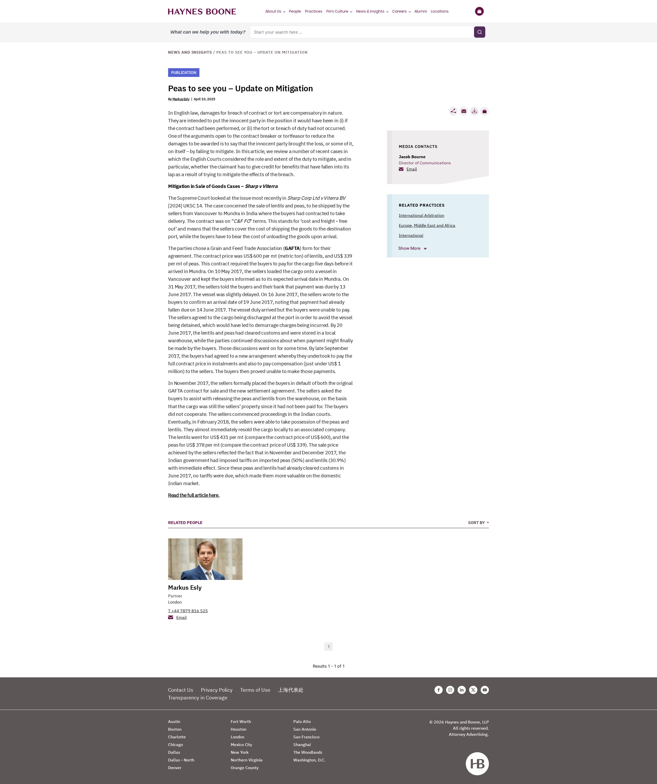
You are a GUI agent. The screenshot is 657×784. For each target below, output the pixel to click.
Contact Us (180, 689)
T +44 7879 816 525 (188, 610)
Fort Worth (241, 721)
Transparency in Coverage (197, 697)
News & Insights (370, 11)
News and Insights (190, 52)
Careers (399, 11)
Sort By (477, 522)
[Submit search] (479, 32)
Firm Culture (337, 11)
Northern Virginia (247, 759)
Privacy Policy (217, 689)
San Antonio (304, 729)
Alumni (420, 11)
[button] (484, 111)
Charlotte (177, 736)
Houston (238, 729)
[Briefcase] (479, 11)
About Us (273, 11)
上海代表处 (291, 689)
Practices (313, 11)
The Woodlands (307, 752)
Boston (174, 729)
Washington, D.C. (309, 759)
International (411, 235)
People (295, 11)
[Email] (463, 111)
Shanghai (302, 744)
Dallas (174, 752)
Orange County (244, 767)
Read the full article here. (193, 495)
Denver (174, 767)
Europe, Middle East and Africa (427, 225)
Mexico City (241, 744)
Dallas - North (181, 759)
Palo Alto (302, 721)
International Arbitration (421, 215)
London (175, 602)
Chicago (175, 744)
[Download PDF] (474, 111)
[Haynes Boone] (202, 11)
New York (240, 752)
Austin (174, 721)
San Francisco (306, 736)
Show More (409, 248)
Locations (440, 11)
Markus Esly (180, 99)
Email (412, 169)
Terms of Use (255, 689)
